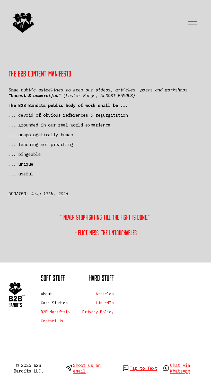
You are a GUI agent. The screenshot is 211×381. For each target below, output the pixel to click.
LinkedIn (104, 303)
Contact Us (52, 321)
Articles (104, 294)
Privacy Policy (97, 312)
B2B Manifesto (55, 312)
